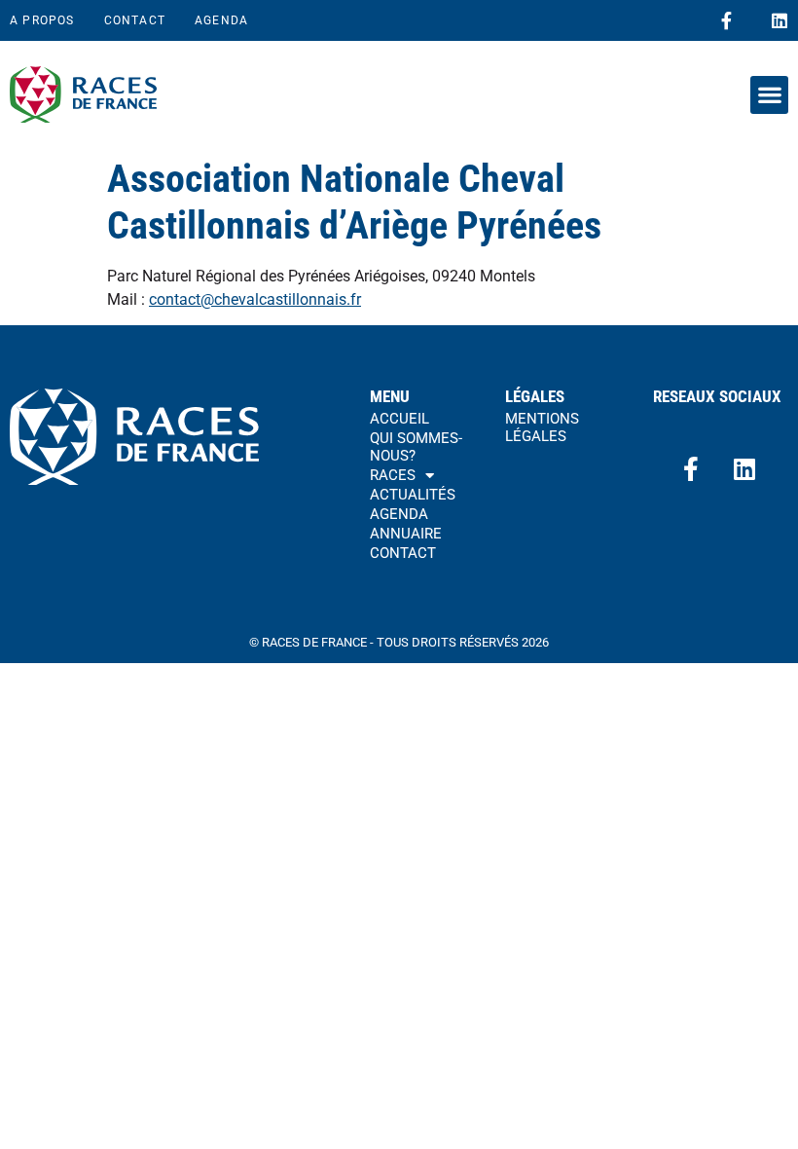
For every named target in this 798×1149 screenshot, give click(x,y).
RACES (393, 475)
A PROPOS (42, 20)
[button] (769, 95)
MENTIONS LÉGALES (542, 427)
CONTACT (134, 20)
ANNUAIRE (406, 533)
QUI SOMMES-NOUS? (416, 446)
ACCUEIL (399, 418)
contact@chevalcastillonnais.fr (255, 299)
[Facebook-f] (726, 20)
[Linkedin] (779, 20)
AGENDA (221, 20)
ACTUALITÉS (412, 494)
